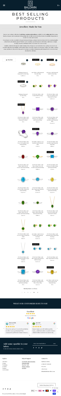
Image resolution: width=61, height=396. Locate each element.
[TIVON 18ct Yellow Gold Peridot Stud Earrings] (37, 86)
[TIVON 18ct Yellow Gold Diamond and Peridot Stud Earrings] (52, 225)
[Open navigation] (7, 5)
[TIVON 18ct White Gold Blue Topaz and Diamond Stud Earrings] (37, 248)
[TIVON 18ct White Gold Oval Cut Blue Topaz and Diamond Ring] (23, 179)
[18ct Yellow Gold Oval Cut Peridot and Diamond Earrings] (37, 225)
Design (4, 363)
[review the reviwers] (28, 324)
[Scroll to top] (57, 392)
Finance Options (26, 366)
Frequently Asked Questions (28, 361)
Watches (4, 368)
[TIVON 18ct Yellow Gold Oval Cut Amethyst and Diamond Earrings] (52, 86)
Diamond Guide (25, 363)
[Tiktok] (41, 348)
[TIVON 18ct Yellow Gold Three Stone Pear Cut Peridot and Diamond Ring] (37, 156)
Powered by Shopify (21, 393)
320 (34, 292)
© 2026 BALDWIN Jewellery (9, 393)
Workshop (4, 365)
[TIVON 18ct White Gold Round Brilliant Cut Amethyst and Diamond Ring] (52, 109)
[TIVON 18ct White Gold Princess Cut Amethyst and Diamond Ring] (37, 109)
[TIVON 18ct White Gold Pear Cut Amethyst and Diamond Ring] (23, 133)
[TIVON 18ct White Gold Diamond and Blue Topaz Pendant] (23, 248)
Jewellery (4, 366)
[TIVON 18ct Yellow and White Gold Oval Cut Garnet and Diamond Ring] (23, 156)
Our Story (4, 361)
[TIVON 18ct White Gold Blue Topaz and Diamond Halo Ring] (37, 179)
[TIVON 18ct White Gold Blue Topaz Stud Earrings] (52, 248)
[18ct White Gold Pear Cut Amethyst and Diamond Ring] (37, 133)
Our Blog (24, 368)
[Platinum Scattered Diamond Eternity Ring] (23, 64)
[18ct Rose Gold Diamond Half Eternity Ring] (52, 64)
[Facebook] (33, 348)
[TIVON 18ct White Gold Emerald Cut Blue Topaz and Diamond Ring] (23, 272)
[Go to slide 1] (29, 335)
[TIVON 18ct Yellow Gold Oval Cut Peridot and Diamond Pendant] (52, 202)
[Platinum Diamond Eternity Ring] (23, 86)
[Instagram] (39, 348)
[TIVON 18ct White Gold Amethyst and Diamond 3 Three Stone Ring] (37, 272)
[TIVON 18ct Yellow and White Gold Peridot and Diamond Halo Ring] (37, 202)
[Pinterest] (36, 348)
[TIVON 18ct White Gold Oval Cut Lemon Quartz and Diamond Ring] (52, 179)
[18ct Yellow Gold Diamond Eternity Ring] (37, 64)
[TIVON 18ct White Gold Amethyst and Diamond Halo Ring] (52, 133)
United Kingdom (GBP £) (46, 385)
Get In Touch (5, 369)
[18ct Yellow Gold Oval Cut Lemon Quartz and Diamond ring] (52, 272)
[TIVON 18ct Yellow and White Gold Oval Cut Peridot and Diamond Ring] (23, 202)
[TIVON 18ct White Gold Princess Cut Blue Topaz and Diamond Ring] (52, 156)
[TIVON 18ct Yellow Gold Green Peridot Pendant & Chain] (23, 225)
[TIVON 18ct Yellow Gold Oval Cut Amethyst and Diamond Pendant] (23, 109)
